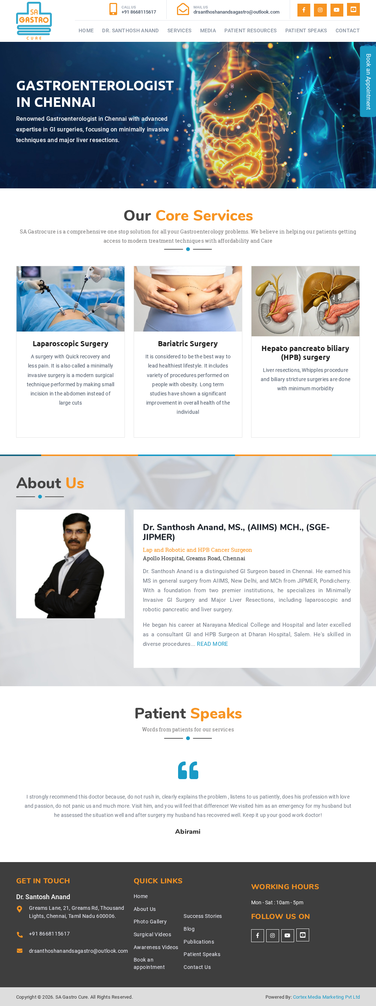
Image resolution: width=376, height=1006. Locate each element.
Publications (199, 942)
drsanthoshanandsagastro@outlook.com (78, 951)
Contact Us (197, 967)
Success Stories (203, 916)
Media (208, 30)
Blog (189, 929)
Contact (348, 30)
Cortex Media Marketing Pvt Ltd (326, 997)
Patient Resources (250, 30)
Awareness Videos (156, 947)
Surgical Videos (152, 934)
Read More (212, 644)
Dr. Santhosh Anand (130, 30)
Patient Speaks (306, 30)
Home (86, 30)
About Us (145, 909)
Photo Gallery (150, 921)
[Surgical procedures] (353, 9)
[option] (70, 564)
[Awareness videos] (336, 10)
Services (179, 30)
